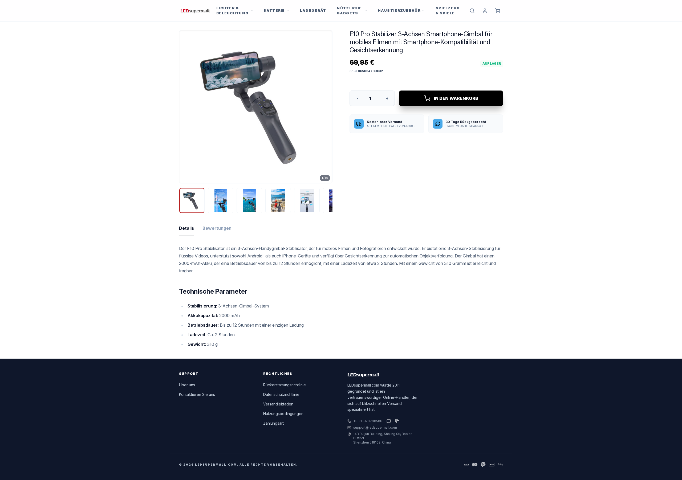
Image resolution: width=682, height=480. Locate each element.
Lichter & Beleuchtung (232, 10)
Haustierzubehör (399, 10)
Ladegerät (313, 10)
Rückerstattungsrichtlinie (284, 385)
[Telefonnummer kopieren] (396, 421)
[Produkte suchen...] (472, 10)
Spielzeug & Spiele (448, 10)
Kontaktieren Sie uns (197, 394)
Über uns (187, 385)
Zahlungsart (273, 423)
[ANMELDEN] (485, 10)
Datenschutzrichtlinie (281, 394)
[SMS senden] (389, 421)
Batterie (274, 10)
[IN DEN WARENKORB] (497, 10)
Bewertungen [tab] (217, 228)
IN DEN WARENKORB (456, 98)
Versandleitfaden (278, 404)
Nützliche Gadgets (349, 10)
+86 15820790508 (367, 421)
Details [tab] (186, 228)
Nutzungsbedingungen (283, 413)
